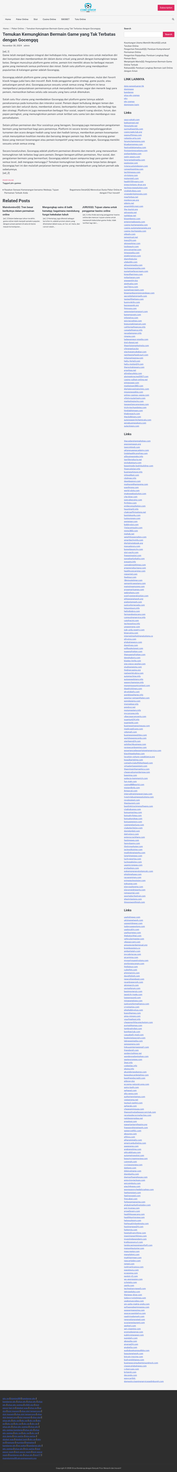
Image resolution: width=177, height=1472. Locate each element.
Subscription (166, 7)
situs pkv (22, 1401)
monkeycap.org (131, 200)
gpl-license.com (132, 1208)
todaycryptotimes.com (135, 1298)
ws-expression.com (133, 1279)
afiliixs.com (129, 1137)
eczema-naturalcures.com (136, 1084)
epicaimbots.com (132, 1183)
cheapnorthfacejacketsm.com (138, 1022)
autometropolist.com (134, 1155)
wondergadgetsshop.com (136, 1056)
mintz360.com (131, 531)
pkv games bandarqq (13, 1430)
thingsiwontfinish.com (134, 902)
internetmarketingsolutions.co (138, 636)
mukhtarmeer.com (132, 1257)
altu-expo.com (131, 1093)
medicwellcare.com (133, 729)
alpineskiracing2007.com (136, 376)
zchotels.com (130, 1282)
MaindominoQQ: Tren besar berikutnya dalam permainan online (18, 211)
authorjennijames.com (134, 1096)
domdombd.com (132, 831)
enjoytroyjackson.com (134, 1180)
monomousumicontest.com (137, 685)
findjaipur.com (131, 966)
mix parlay (19, 1436)
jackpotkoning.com (133, 849)
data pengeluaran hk (134, 86)
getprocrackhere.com (134, 837)
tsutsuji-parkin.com (133, 1103)
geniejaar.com (130, 521)
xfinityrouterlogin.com (134, 398)
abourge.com (130, 1134)
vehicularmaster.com (134, 939)
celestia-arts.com (132, 138)
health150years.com (133, 181)
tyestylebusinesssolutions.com (139, 797)
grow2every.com (132, 1211)
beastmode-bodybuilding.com (138, 466)
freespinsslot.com (132, 555)
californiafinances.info (134, 327)
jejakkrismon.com (132, 256)
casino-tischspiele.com (135, 231)
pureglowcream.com (134, 290)
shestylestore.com (133, 899)
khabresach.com (132, 413)
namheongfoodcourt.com (136, 355)
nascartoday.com (132, 1260)
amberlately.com (132, 951)
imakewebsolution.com (135, 493)
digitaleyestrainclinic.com (136, 389)
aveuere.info (130, 561)
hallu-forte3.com (132, 361)
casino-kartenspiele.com (136, 225)
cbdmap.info (130, 478)
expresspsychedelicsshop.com (139, 1189)
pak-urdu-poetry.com (134, 630)
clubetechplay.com (133, 828)
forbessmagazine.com (134, 1202)
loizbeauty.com (131, 246)
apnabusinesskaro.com (135, 423)
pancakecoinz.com (133, 500)
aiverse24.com (131, 1344)
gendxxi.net (129, 707)
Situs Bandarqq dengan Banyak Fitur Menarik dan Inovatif (96, 1468)
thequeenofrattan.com (134, 654)
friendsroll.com (131, 1050)
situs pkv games (132, 95)
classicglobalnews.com (135, 1366)
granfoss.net (130, 370)
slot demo (7, 1436)
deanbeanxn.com (132, 481)
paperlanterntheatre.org (135, 1124)
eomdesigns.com (132, 701)
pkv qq (6, 1398)
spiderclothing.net (133, 1053)
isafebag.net (130, 215)
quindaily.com (130, 1338)
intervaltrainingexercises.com (138, 794)
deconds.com (130, 1375)
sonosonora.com (132, 1044)
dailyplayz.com (131, 834)
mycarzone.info (131, 713)
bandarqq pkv (29, 1398)
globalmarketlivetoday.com (137, 1205)
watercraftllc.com (132, 1130)
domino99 (15, 1398)
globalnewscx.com (133, 642)
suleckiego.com (131, 426)
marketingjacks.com (134, 401)
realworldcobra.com (133, 673)
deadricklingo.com (133, 688)
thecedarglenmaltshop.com (137, 441)
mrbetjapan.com (132, 277)
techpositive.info (132, 623)
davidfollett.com (132, 976)
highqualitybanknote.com (136, 1223)
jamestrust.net (131, 237)
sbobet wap (22, 1408)
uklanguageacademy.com (136, 450)
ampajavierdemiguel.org (135, 945)
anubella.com (130, 1347)
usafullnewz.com (132, 917)
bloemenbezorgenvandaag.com (139, 293)
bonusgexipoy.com (133, 821)
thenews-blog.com (133, 1295)
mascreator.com (132, 1251)
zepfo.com (129, 1285)
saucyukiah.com (132, 119)
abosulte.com (130, 1341)
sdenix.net (129, 203)
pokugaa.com (130, 883)
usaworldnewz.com (133, 923)
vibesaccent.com (132, 942)
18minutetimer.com (133, 580)
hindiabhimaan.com (133, 410)
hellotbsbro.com (132, 611)
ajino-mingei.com (132, 1016)
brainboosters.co (132, 948)
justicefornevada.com (134, 605)
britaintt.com (130, 1372)
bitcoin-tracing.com (133, 1356)
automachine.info (132, 676)
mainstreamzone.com (134, 586)
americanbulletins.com (135, 1143)
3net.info (128, 1062)
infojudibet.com (131, 475)
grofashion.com (131, 868)
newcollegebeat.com (134, 979)
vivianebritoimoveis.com (135, 194)
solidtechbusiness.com (135, 744)
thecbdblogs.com (132, 417)
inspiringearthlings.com (135, 1236)
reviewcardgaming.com (135, 747)
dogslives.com (131, 645)
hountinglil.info (131, 509)
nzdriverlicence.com (133, 1267)
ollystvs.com (130, 639)
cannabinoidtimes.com (135, 565)
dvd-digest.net (131, 342)
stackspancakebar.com (135, 352)
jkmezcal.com (130, 791)
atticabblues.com (132, 1152)
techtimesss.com (132, 172)
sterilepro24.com (132, 741)
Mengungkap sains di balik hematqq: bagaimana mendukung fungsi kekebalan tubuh (60, 211)
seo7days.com (131, 287)
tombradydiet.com (133, 1028)
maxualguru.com (132, 546)
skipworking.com (132, 243)
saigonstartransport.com (136, 311)
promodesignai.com (133, 1332)
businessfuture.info (133, 472)
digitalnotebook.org (133, 543)
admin (27, 45)
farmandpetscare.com (134, 614)
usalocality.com (131, 929)
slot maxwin (13, 1411)
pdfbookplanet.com (133, 648)
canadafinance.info (133, 330)
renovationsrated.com (134, 1319)
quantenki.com (131, 722)
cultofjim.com (130, 970)
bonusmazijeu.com (133, 812)
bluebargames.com (133, 144)
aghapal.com (130, 1090)
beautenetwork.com (133, 1353)
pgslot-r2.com (131, 1276)
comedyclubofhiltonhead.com (138, 763)
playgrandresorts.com (134, 890)
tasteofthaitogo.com (134, 299)
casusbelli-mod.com (134, 1035)
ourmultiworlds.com (133, 129)
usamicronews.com (133, 865)
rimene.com (129, 336)
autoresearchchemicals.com (137, 420)
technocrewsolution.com (136, 187)
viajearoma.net (131, 1100)
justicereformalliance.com (136, 1004)
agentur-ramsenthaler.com (137, 698)
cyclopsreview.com (133, 1165)
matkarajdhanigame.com (136, 484)
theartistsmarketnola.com (136, 345)
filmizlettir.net (130, 126)
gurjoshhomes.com (133, 1025)
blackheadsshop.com (134, 753)
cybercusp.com (131, 1369)
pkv (126, 98)
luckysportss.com (132, 859)
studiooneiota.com (133, 667)
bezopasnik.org (131, 305)
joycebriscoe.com (132, 954)
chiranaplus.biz (131, 348)
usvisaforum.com (132, 988)
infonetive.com (131, 317)
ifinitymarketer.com (133, 846)
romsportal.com (131, 893)
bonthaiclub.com (132, 1031)
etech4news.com (132, 1186)
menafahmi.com (131, 1254)
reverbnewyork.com (133, 982)
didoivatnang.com (132, 1171)
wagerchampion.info (134, 682)
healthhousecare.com (134, 1214)
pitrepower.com (131, 382)
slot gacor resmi (23, 1452)
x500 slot (29, 1405)
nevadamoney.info (132, 333)
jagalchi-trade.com (133, 994)
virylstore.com (131, 175)
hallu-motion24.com (133, 364)
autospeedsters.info (133, 679)
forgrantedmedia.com (134, 160)
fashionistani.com (132, 1192)
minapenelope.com (133, 1000)
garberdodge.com (132, 153)
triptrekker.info (131, 704)
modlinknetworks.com (134, 852)
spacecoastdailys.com (135, 1313)
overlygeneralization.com (136, 596)
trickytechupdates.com (135, 407)
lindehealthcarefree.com (136, 453)
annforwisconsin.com (134, 963)
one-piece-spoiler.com (135, 664)
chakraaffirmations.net (135, 512)
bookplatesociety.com (134, 1038)
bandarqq (128, 92)
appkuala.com (131, 283)
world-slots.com (132, 490)
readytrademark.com (134, 1316)
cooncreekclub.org (133, 132)
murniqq (20, 1442)
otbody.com (129, 234)
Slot (36, 19)
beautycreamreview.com (136, 1158)
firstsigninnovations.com (135, 150)
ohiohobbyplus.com (133, 1010)
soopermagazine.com (134, 1310)
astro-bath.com (131, 1087)
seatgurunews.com (133, 1059)
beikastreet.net (131, 122)
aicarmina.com (131, 957)
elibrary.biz (129, 1081)
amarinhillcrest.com (133, 206)
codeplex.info (130, 1065)
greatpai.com (130, 1121)
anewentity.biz (131, 280)
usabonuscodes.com (134, 1301)
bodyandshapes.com (134, 1360)
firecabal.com (130, 1199)
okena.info (129, 1069)
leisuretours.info (132, 608)
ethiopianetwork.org (133, 599)
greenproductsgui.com (135, 568)
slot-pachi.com (131, 552)
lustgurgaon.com (132, 518)
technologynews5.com (135, 1288)
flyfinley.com (130, 503)
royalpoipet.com (132, 800)
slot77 (38, 1455)
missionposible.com (133, 392)
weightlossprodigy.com (135, 537)
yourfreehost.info (132, 1019)
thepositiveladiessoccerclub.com (140, 1112)
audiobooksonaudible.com (136, 1350)
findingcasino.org (132, 670)
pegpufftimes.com (133, 135)
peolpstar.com (131, 163)
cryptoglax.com (131, 1007)
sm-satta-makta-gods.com (137, 1304)
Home (8, 19)
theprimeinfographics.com (136, 769)
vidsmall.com (130, 732)
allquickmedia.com (133, 265)
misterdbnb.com (132, 787)
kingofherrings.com (133, 274)
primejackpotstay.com (135, 880)
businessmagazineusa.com (137, 726)
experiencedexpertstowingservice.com (142, 750)
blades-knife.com (132, 661)
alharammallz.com (133, 1140)
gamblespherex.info (133, 695)
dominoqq (129, 89)
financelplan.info (132, 469)
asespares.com (131, 1146)
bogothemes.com (132, 1013)
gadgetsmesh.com (133, 602)
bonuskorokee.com (133, 818)
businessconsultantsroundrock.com (141, 1363)
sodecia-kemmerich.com (136, 778)
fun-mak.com (130, 781)
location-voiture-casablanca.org (139, 756)
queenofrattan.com (133, 651)
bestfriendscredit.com (134, 1078)
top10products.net (133, 459)
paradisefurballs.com (134, 558)
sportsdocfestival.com (135, 896)
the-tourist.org (131, 209)
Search (127, 28)
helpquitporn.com (132, 1220)
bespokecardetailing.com (136, 1075)
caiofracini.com (131, 620)
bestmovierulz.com (133, 991)
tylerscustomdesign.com (136, 166)
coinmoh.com (130, 1161)
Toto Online (80, 19)
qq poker (22, 1445)
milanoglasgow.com (133, 358)
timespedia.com (131, 252)
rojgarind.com (130, 574)
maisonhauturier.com (134, 1248)
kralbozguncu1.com (133, 1242)
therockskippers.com (134, 367)
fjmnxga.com (130, 308)
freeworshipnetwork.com (136, 1127)
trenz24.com (130, 240)
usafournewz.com (132, 932)
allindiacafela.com (133, 373)
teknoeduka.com (132, 1291)
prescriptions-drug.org (135, 184)
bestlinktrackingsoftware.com (138, 806)
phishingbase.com (132, 874)
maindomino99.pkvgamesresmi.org (20, 1458)
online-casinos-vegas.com (136, 395)
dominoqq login (131, 104)
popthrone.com (131, 487)
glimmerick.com (132, 973)
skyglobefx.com (132, 691)
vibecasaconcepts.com (135, 716)
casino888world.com (134, 784)
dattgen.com (130, 1168)
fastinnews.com (131, 840)
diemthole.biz (130, 259)
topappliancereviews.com (136, 404)
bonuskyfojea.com (133, 815)
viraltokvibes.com (132, 191)
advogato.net (130, 212)
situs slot (36, 1417)
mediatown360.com (133, 386)
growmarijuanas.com (134, 589)
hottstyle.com (130, 1230)
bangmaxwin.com (132, 314)
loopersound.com (132, 997)
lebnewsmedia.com (133, 1041)
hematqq (30, 1442)
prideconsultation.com (135, 506)
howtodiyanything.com (135, 1233)
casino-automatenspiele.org (137, 228)
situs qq (33, 1408)
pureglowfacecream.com (136, 271)
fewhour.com (130, 577)
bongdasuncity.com (133, 549)
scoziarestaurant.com (134, 1322)
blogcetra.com (131, 633)
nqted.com (129, 1264)
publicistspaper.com (134, 1335)
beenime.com (130, 775)
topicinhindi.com (132, 447)
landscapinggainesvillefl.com (138, 1245)
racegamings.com (132, 877)
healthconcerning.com (134, 571)
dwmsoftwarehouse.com (135, 1177)
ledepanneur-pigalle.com (136, 339)
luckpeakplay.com (133, 862)
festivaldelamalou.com (135, 147)
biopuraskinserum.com (135, 324)
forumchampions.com (134, 141)
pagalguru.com (131, 1270)
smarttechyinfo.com (133, 540)
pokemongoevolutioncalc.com (138, 871)
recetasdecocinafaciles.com (137, 1115)
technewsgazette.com (134, 268)
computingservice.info (134, 617)
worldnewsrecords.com (135, 738)
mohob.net (129, 534)
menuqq (11, 1442)
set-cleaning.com (132, 1329)
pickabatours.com (132, 462)
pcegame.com (131, 1273)
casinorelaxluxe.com (134, 825)
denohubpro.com (132, 657)
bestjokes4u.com (132, 515)
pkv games (15, 183)
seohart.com (130, 1325)
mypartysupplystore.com (136, 960)
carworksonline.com (133, 169)
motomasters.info (132, 710)
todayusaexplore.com (134, 926)
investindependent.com (135, 1239)
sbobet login (22, 1439)
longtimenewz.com (133, 856)
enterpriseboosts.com (134, 222)
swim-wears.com (132, 157)
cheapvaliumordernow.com (137, 772)
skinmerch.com (131, 985)
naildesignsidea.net (133, 1118)
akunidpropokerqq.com (135, 1072)
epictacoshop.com (133, 321)
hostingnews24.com (133, 1226)
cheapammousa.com (134, 1109)
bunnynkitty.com (132, 302)
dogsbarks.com (131, 1174)
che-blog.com (130, 496)
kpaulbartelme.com (133, 760)
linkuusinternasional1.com (136, 1047)
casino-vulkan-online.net (136, 379)
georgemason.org (132, 444)
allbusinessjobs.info (133, 456)
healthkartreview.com (134, 1217)
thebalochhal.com (132, 935)
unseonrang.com (132, 626)
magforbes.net (131, 197)
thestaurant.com (132, 803)
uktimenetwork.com (133, 920)
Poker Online (22, 19)
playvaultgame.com (133, 886)
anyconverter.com (132, 249)
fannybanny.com (132, 843)
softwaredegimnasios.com (136, 1307)
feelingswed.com (132, 1195)
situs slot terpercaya (31, 1411)
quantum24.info (131, 719)
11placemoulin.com (133, 527)
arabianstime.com (132, 1149)
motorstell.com (131, 178)
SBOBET (65, 19)
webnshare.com (131, 592)
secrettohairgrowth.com (135, 296)
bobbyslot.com (131, 524)
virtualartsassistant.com (135, 766)
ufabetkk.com (130, 262)
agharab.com (130, 1106)
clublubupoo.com (132, 809)
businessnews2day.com (135, 735)
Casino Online (49, 19)
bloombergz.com (132, 218)
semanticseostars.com (135, 583)
